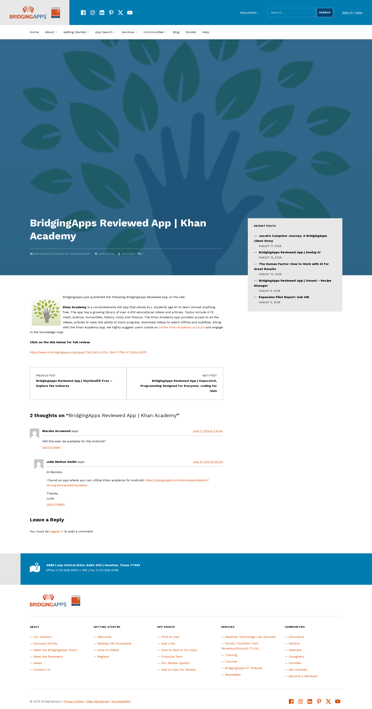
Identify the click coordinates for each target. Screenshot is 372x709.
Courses (231, 661)
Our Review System (175, 663)
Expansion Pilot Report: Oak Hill (284, 297)
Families (295, 663)
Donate (191, 32)
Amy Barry (128, 253)
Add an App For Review (178, 669)
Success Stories (45, 643)
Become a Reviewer (303, 676)
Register (103, 656)
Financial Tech (172, 656)
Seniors (294, 643)
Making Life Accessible (114, 643)
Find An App (170, 637)
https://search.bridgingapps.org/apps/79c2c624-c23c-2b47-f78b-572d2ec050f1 (88, 352)
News (38, 663)
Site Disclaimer (98, 701)
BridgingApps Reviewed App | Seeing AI (289, 252)
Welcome (104, 637)
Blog (176, 32)
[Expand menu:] (56, 32)
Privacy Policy (74, 701)
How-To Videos (108, 650)
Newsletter (233, 674)
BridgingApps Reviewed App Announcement (62, 253)
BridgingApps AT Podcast (243, 668)
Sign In (347, 12)
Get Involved (298, 669)
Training (231, 655)
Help (358, 12)
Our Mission (42, 637)
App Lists (168, 643)
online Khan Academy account (182, 327)
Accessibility (121, 701)
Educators (296, 637)
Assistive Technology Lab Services (250, 637)
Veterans (295, 650)
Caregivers (296, 656)
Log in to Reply (51, 447)
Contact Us (42, 669)
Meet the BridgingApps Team (55, 650)
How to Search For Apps (179, 650)
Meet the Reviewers (48, 656)
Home (34, 32)
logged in (56, 531)
